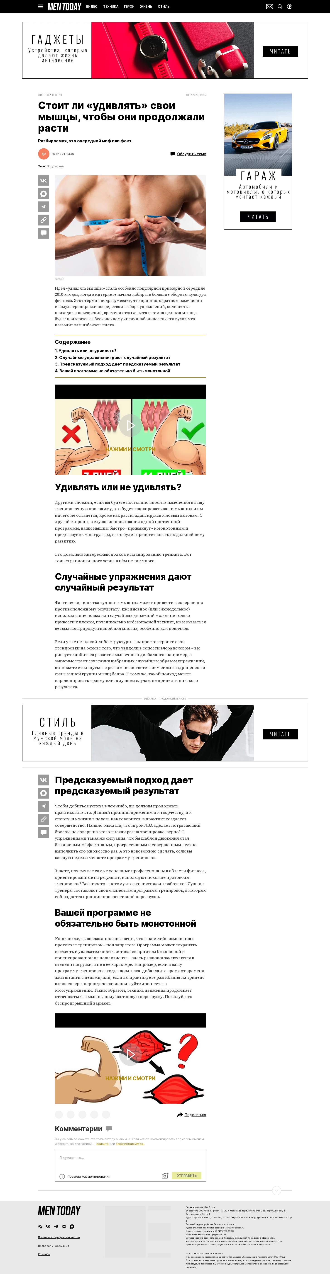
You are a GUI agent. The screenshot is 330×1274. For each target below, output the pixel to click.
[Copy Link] (43, 220)
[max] (72, 1226)
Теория (57, 95)
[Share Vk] (43, 180)
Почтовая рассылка (269, 6)
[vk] (48, 1226)
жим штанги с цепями (77, 977)
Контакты (44, 1254)
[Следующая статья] (165, 1190)
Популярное (55, 166)
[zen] (64, 1226)
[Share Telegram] (43, 206)
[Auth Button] (289, 6)
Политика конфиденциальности (59, 1237)
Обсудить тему (191, 154)
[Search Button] (280, 6)
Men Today (65, 6)
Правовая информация (53, 1245)
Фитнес (43, 95)
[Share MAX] (43, 193)
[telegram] (56, 1226)
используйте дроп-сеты (139, 983)
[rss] (40, 1226)
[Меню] (40, 6)
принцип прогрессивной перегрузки (121, 896)
